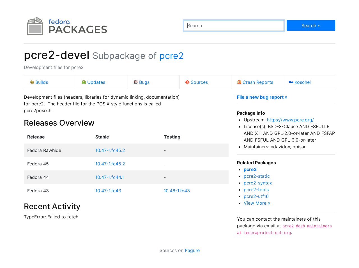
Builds (41, 82)
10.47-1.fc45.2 (110, 150)
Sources (199, 82)
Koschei (302, 82)
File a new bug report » (262, 97)
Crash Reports (258, 82)
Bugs (144, 82)
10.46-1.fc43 (177, 190)
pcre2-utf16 (256, 196)
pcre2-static (257, 176)
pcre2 (171, 55)
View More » (257, 203)
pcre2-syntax (258, 183)
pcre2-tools (256, 189)
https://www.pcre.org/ (290, 120)
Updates (96, 82)
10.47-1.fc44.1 (109, 177)
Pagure (192, 250)
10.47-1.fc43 (108, 190)
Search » (311, 25)
